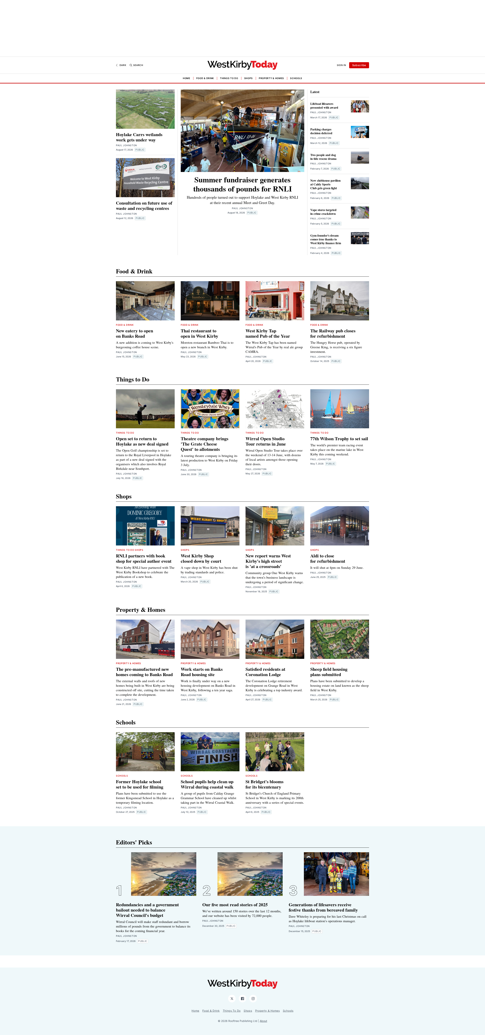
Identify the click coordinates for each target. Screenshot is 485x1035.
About (263, 1020)
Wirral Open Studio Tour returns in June (266, 441)
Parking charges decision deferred (321, 131)
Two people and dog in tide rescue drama (323, 157)
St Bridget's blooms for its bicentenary (264, 784)
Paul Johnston (126, 145)
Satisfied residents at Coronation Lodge (265, 672)
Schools (296, 78)
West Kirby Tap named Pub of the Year (268, 333)
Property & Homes (271, 78)
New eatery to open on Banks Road (134, 333)
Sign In (341, 65)
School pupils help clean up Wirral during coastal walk (207, 784)
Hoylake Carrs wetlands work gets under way (139, 137)
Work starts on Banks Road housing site (202, 672)
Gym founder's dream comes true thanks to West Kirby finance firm (325, 239)
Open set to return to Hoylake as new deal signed (142, 441)
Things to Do (229, 78)
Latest (314, 91)
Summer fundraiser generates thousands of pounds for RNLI (242, 184)
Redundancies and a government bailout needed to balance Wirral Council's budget (147, 909)
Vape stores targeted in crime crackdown (323, 212)
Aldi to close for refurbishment (327, 558)
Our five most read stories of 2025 (235, 904)
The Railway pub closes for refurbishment (332, 333)
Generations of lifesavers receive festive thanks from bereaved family (323, 907)
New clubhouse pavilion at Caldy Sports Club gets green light (325, 184)
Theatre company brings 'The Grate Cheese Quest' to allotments (204, 443)
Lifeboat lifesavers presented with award (324, 105)
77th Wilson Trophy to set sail (339, 438)
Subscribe (359, 65)
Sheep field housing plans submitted (328, 672)
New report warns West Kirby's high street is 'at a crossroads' (268, 561)
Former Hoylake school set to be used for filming (139, 784)
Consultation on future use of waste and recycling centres (144, 205)
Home (186, 78)
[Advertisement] (242, 28)
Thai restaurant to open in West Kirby (199, 333)
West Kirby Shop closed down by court (201, 558)
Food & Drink (205, 78)
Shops (248, 78)
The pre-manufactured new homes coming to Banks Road (144, 672)
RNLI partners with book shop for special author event (143, 558)
